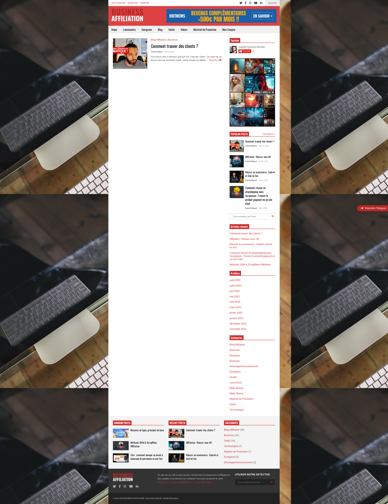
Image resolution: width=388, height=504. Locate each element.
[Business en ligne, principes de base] (121, 433)
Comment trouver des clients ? (174, 46)
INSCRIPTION (133, 3)
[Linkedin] (261, 3)
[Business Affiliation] (127, 16)
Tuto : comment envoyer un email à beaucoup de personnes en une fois (146, 456)
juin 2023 (235, 291)
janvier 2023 (236, 318)
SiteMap (208, 482)
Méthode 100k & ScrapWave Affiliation (250, 264)
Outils (172, 30)
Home (114, 30)
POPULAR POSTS (239, 134)
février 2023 (236, 312)
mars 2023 (235, 307)
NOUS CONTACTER (118, 3)
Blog (160, 30)
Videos (184, 30)
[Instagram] (250, 3)
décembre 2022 (238, 323)
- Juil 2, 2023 (262, 208)
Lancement (236, 382)
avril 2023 (235, 302)
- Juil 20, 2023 (263, 161)
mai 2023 (235, 296)
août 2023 (235, 280)
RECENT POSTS (177, 423)
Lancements (129, 30)
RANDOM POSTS (122, 423)
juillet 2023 (235, 285)
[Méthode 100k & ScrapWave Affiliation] (121, 445)
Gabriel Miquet (157, 52)
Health (233, 377)
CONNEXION (144, 3)
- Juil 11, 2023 (263, 180)
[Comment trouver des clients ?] (130, 53)
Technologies (237, 410)
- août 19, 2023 (168, 52)
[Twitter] (240, 3)
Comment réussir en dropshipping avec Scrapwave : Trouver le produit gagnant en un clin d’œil (258, 196)
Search (271, 3)
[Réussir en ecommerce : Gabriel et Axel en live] (237, 177)
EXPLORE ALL (268, 134)
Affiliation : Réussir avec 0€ (258, 157)
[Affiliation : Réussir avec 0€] (237, 161)
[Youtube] (255, 3)
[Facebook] (245, 3)
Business (173, 40)
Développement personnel (244, 366)
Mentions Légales (193, 482)
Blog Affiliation (158, 40)
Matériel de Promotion (204, 30)
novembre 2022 (238, 329)
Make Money (236, 388)
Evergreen (147, 30)
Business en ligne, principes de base (147, 430)
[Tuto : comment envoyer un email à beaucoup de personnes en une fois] (121, 457)
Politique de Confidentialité (170, 482)
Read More (214, 60)
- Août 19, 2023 (263, 146)
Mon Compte (228, 30)
